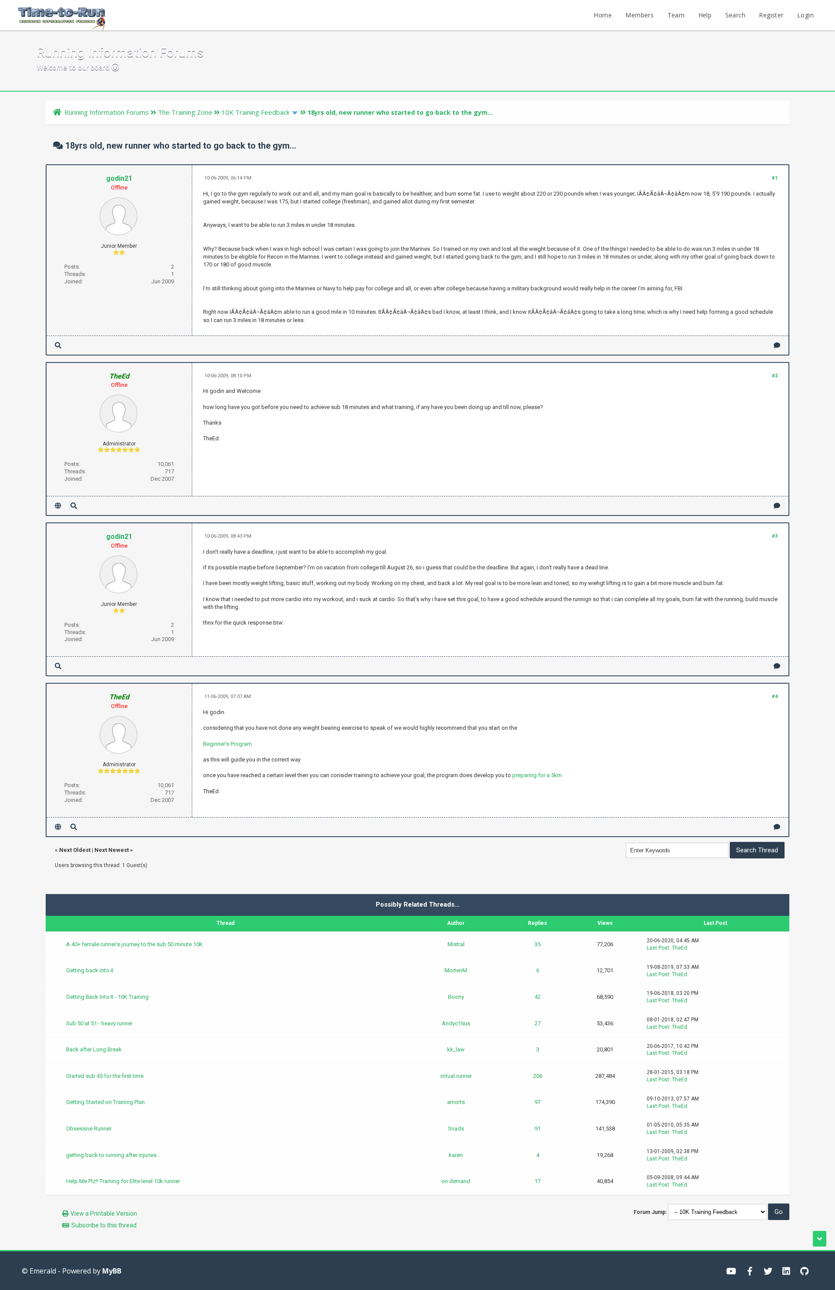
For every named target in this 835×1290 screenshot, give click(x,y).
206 (537, 1076)
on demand (455, 1181)
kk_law (455, 1049)
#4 (775, 696)
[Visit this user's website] (58, 505)
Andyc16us (456, 1023)
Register (771, 15)
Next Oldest (74, 850)
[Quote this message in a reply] (777, 345)
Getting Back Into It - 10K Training (107, 997)
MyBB (111, 1271)
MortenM (455, 970)
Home (603, 15)
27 (537, 1023)
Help (705, 15)
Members (639, 15)
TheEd (679, 948)
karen (456, 1155)
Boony (456, 997)
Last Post (658, 948)
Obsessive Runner (88, 1128)
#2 (775, 376)
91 (537, 1128)
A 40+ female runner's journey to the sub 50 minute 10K (134, 944)
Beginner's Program (227, 744)
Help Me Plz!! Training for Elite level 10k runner (123, 1181)
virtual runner (456, 1076)
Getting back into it (90, 970)
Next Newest (111, 850)
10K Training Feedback (255, 112)
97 (537, 1102)
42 (537, 997)
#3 (775, 536)
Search (735, 15)
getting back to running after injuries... (113, 1155)
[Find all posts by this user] (58, 345)
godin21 (119, 178)
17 (537, 1181)
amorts (456, 1102)
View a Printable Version (103, 1213)
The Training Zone (185, 112)
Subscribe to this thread (104, 1225)
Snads (456, 1128)
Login (805, 15)
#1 (775, 178)
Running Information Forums (106, 112)
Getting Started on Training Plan (105, 1102)
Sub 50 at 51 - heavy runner (99, 1023)
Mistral (456, 944)
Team (676, 15)
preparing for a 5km (537, 775)
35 (537, 944)
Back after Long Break (94, 1049)
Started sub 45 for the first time (105, 1076)
